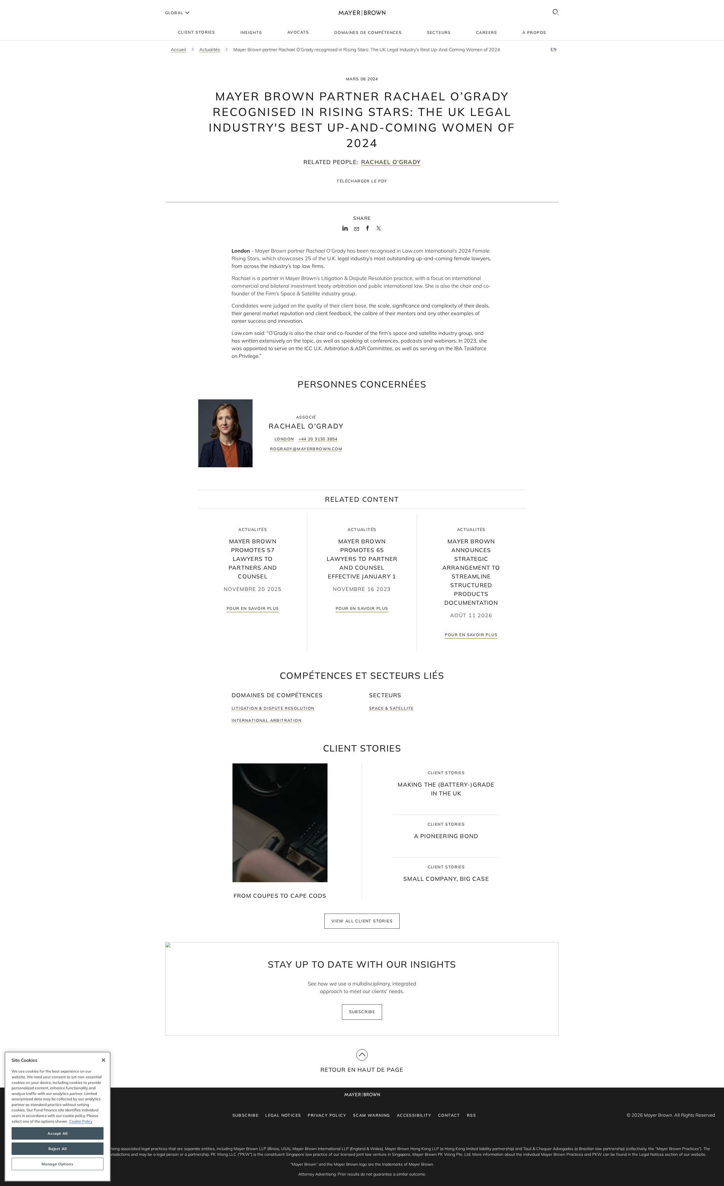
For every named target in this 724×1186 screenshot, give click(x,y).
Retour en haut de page (361, 1069)
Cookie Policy (80, 1121)
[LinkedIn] (345, 230)
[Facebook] (367, 230)
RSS (471, 1115)
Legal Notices (283, 1115)
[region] (58, 1116)
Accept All (58, 1133)
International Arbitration (266, 720)
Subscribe (362, 1011)
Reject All (57, 1148)
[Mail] (356, 229)
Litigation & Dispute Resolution (273, 708)
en (554, 49)
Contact (449, 1115)
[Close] (103, 1060)
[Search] (556, 12)
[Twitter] (378, 230)
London (284, 439)
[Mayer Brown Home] (362, 12)
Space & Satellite (391, 708)
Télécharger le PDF (362, 181)
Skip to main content (27, 4)
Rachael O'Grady (391, 161)
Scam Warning (371, 1115)
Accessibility (414, 1115)
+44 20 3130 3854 (318, 439)
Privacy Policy (327, 1115)
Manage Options (57, 1164)
